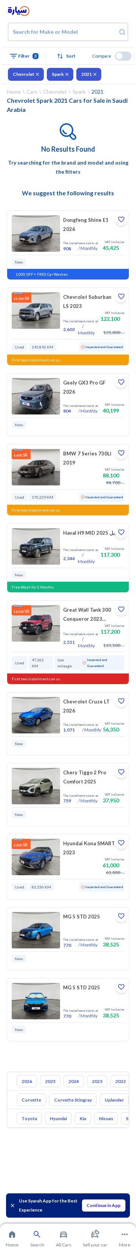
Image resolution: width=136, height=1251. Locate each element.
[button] (68, 56)
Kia (83, 1118)
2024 (73, 1081)
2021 (86, 74)
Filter (27, 56)
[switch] (123, 56)
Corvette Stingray (73, 1100)
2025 (50, 1081)
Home (14, 91)
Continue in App (104, 1205)
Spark (58, 74)
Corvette (31, 1100)
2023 (97, 1081)
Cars (31, 91)
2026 (27, 1081)
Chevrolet (23, 74)
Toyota (29, 1118)
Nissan (106, 1118)
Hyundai (58, 1118)
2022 (120, 1081)
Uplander (114, 1100)
